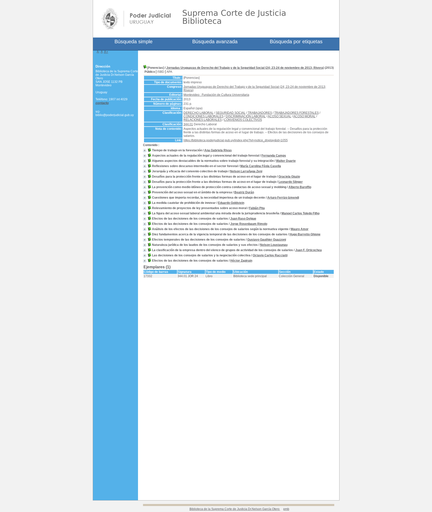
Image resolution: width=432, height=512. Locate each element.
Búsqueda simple (133, 41)
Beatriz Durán (244, 192)
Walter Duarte (286, 161)
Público (149, 72)
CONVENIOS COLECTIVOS (243, 120)
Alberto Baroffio (299, 187)
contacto (102, 103)
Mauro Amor (299, 229)
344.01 (188, 124)
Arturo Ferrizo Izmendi (283, 197)
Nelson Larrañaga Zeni (246, 171)
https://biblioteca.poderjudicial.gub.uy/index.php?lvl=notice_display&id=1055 (236, 140)
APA (169, 72)
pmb (286, 509)
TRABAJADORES (260, 113)
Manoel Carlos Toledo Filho (301, 213)
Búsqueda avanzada (215, 41)
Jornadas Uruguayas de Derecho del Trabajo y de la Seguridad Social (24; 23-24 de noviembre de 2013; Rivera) (245, 68)
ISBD (160, 72)
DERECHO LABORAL (199, 113)
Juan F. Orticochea (308, 250)
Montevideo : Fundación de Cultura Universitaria (216, 95)
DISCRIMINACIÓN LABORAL (246, 116)
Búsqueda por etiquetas (296, 41)
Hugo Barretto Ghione (305, 234)
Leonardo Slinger (290, 182)
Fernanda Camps (274, 155)
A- (98, 51)
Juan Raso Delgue (243, 218)
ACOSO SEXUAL (279, 116)
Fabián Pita (257, 208)
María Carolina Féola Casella (260, 166)
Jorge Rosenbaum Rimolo (248, 224)
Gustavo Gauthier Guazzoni (266, 239)
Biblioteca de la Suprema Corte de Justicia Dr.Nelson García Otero (235, 509)
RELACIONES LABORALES (203, 120)
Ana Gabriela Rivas (218, 150)
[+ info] (144, 150)
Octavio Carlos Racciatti (270, 255)
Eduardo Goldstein (231, 203)
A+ (106, 52)
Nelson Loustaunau (274, 245)
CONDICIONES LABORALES (204, 116)
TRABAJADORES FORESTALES (296, 113)
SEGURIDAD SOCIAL (231, 113)
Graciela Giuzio (289, 176)
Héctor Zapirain (241, 260)
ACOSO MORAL (304, 116)
